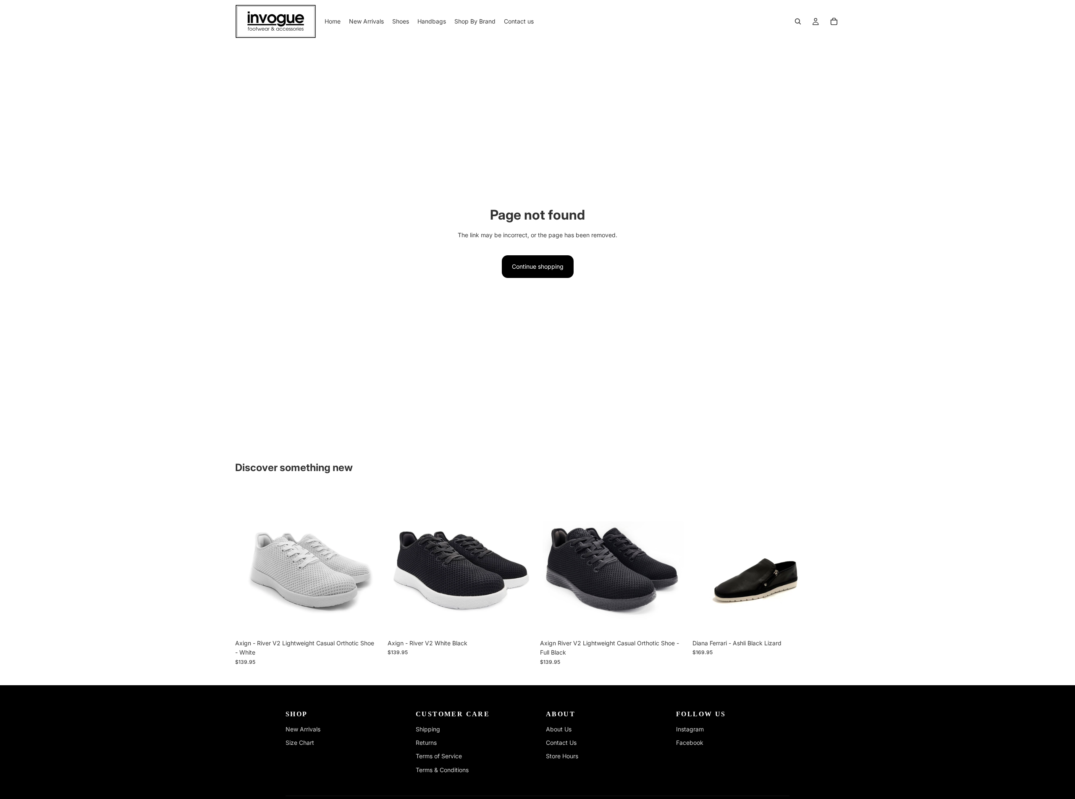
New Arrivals (303, 729)
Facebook (689, 742)
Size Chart (300, 742)
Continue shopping (538, 266)
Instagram (690, 729)
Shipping (428, 729)
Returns (426, 742)
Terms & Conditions (442, 769)
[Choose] (369, 622)
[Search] (798, 21)
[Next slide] (370, 561)
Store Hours (562, 756)
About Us (559, 729)
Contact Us (561, 742)
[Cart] (834, 21)
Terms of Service (439, 756)
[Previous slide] (247, 561)
